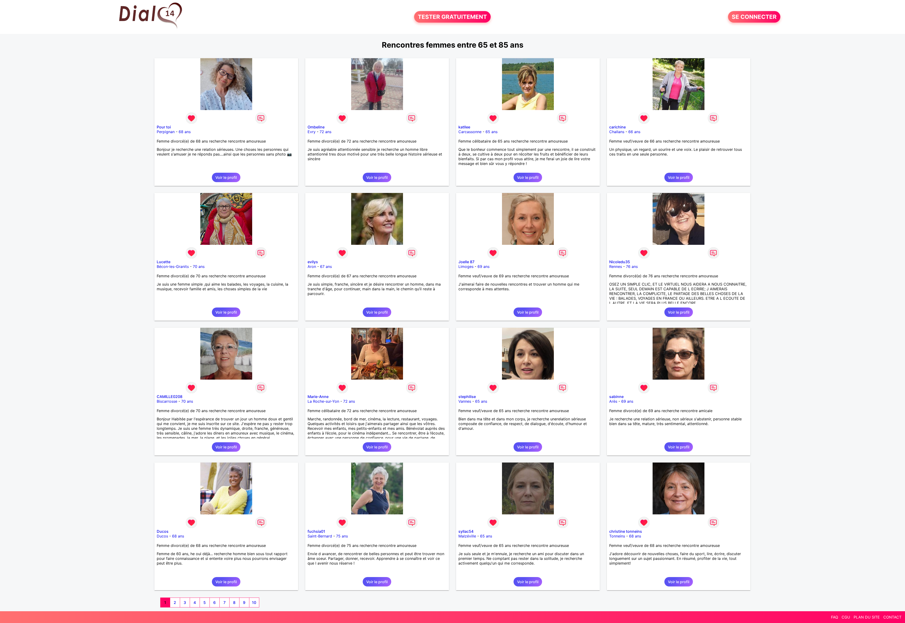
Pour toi (164, 127)
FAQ (834, 617)
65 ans (491, 131)
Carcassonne (469, 131)
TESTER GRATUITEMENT (452, 16)
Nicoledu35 (619, 261)
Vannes (464, 401)
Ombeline (316, 127)
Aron (312, 266)
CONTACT (892, 617)
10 (254, 602)
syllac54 (465, 531)
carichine (617, 127)
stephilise (467, 396)
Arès (613, 401)
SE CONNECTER (754, 16)
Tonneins (617, 536)
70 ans (199, 266)
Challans (616, 131)
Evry (312, 131)
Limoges (465, 266)
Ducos (163, 531)
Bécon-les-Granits (173, 266)
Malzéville (467, 536)
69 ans (483, 266)
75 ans (342, 536)
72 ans (325, 131)
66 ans (634, 131)
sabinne (616, 396)
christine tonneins (625, 531)
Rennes (615, 266)
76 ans (632, 266)
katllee (464, 127)
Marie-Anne (318, 396)
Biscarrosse (167, 401)
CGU (846, 617)
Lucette (163, 261)
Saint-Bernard (320, 536)
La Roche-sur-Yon (323, 401)
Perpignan (166, 131)
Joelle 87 (466, 261)
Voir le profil (226, 177)
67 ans (326, 266)
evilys (313, 261)
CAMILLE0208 (169, 396)
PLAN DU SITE (867, 617)
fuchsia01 (316, 531)
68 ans (185, 131)
